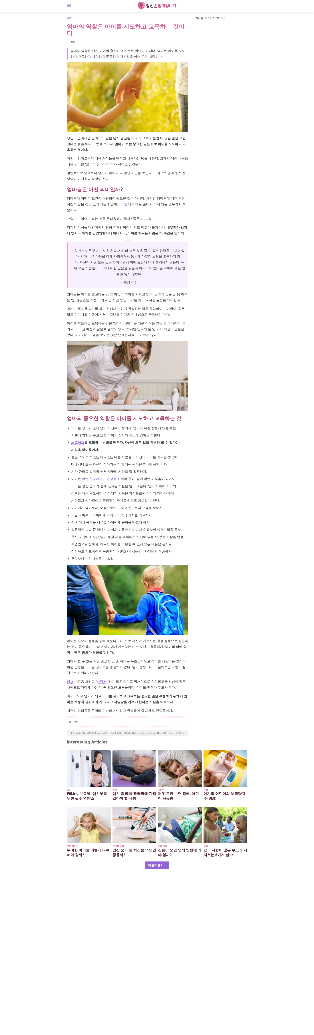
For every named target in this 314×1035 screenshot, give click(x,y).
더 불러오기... (157, 865)
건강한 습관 (118, 846)
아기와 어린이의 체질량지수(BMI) (224, 795)
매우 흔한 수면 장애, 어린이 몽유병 (178, 795)
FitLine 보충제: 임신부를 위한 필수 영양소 (87, 795)
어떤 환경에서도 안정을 (99, 479)
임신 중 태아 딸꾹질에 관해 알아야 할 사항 (134, 795)
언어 (77, 164)
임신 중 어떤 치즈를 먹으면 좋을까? (134, 852)
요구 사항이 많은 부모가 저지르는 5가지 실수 (225, 852)
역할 (124, 204)
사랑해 (101, 681)
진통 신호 (162, 846)
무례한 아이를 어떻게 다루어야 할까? (88, 852)
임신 (69, 789)
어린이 (161, 789)
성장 (206, 789)
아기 (206, 846)
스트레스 (77, 442)
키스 (70, 681)
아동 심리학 (72, 846)
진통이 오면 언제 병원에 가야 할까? (180, 852)
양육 (69, 17)
